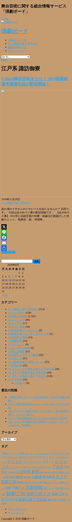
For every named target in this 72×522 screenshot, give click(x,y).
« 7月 (4, 295)
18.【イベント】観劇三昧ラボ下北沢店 (31, 369)
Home (4, 59)
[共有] (36, 248)
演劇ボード (14, 31)
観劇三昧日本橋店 (57, 500)
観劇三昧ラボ (38, 494)
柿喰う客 (22, 482)
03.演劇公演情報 (17, 316)
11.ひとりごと (16, 344)
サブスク (15, 461)
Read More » (8, 252)
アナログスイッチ (27, 457)
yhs (30, 454)
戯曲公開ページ (17, 47)
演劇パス (18, 488)
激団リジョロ (49, 488)
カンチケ (62, 457)
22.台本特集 (15, 379)
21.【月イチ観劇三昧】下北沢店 (27, 376)
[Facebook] (36, 237)
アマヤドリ (43, 457)
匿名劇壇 (27, 477)
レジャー (15, 467)
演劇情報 (34, 487)
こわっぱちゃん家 (40, 454)
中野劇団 (11, 472)
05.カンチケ (15, 323)
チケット (48, 461)
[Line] (36, 232)
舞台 (57, 488)
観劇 (3, 494)
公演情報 (23, 472)
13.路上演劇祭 (16, 351)
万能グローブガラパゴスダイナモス (37, 467)
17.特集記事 (15, 365)
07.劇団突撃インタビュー (23, 330)
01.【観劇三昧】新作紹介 (23, 43)
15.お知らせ (15, 358)
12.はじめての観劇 (19, 347)
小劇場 (37, 477)
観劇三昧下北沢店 (33, 499)
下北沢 (57, 467)
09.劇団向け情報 (17, 337)
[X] (36, 226)
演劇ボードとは (17, 40)
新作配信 (48, 477)
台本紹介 (20, 383)
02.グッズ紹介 (16, 312)
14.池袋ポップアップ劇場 (23, 354)
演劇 (8, 488)
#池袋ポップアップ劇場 (12, 453)
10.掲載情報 (15, 340)
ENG (27, 454)
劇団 (35, 472)
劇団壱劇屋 (10, 477)
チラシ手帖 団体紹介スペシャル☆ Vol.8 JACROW (37, 418)
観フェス (65, 488)
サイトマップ (16, 50)
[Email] (36, 243)
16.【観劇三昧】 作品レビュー (26, 361)
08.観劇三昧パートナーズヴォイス (28, 333)
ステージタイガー (32, 462)
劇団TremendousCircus (49, 472)
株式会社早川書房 (35, 483)
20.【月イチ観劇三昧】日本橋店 (27, 372)
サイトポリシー (17, 509)
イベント (53, 457)
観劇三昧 (16, 493)
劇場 (19, 477)
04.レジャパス (16, 319)
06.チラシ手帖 (16, 326)
